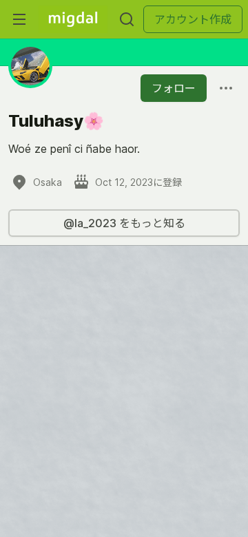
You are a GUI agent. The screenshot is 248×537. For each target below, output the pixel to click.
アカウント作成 (192, 19)
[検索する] (127, 19)
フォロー (174, 88)
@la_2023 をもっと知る (124, 223)
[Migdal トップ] (73, 19)
